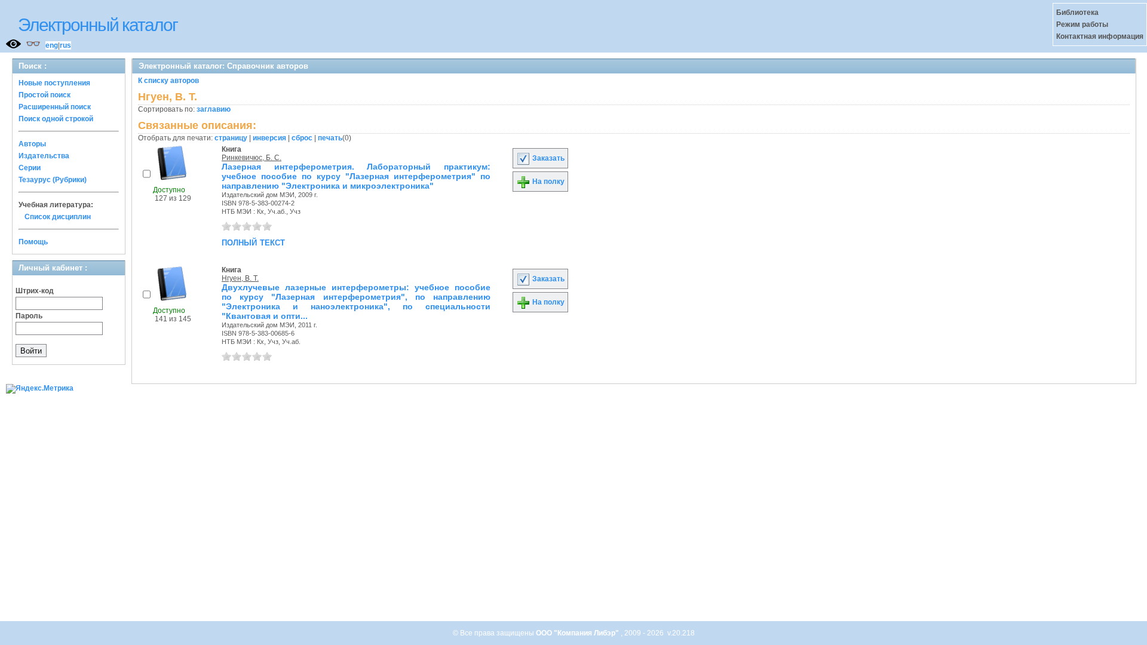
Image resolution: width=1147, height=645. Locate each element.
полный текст (253, 242)
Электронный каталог (97, 25)
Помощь (33, 242)
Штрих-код (35, 291)
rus (65, 45)
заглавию (214, 109)
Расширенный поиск (55, 107)
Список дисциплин (57, 217)
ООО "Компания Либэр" (578, 633)
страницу (230, 138)
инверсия (269, 138)
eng (51, 45)
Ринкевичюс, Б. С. (251, 157)
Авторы (32, 144)
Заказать (547, 158)
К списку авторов (168, 80)
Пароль (29, 316)
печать (330, 138)
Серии (30, 168)
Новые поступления (54, 83)
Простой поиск (44, 95)
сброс (302, 138)
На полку (547, 181)
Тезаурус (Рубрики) (53, 180)
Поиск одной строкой (56, 119)
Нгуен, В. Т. (240, 278)
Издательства (44, 156)
